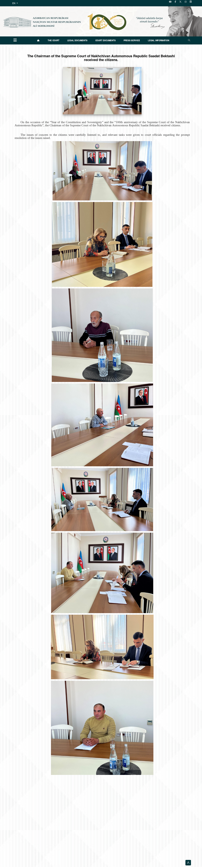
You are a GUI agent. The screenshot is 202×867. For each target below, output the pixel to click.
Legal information (158, 40)
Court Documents (105, 40)
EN (14, 3)
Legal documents (77, 40)
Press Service (132, 40)
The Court (53, 40)
